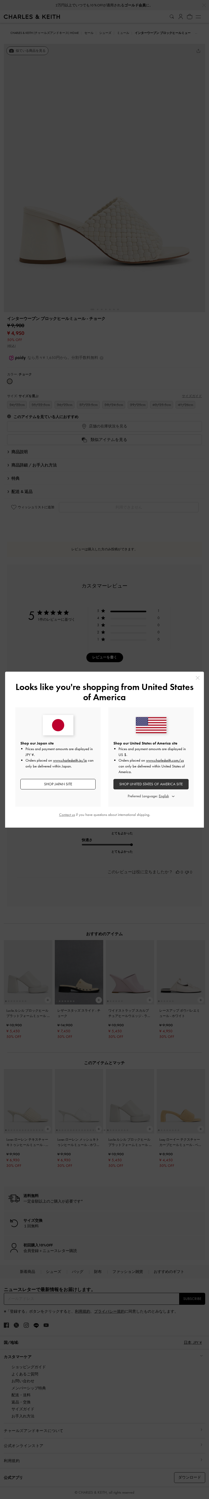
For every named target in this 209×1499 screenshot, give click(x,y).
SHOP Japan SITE (58, 784)
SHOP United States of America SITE (151, 784)
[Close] (197, 678)
